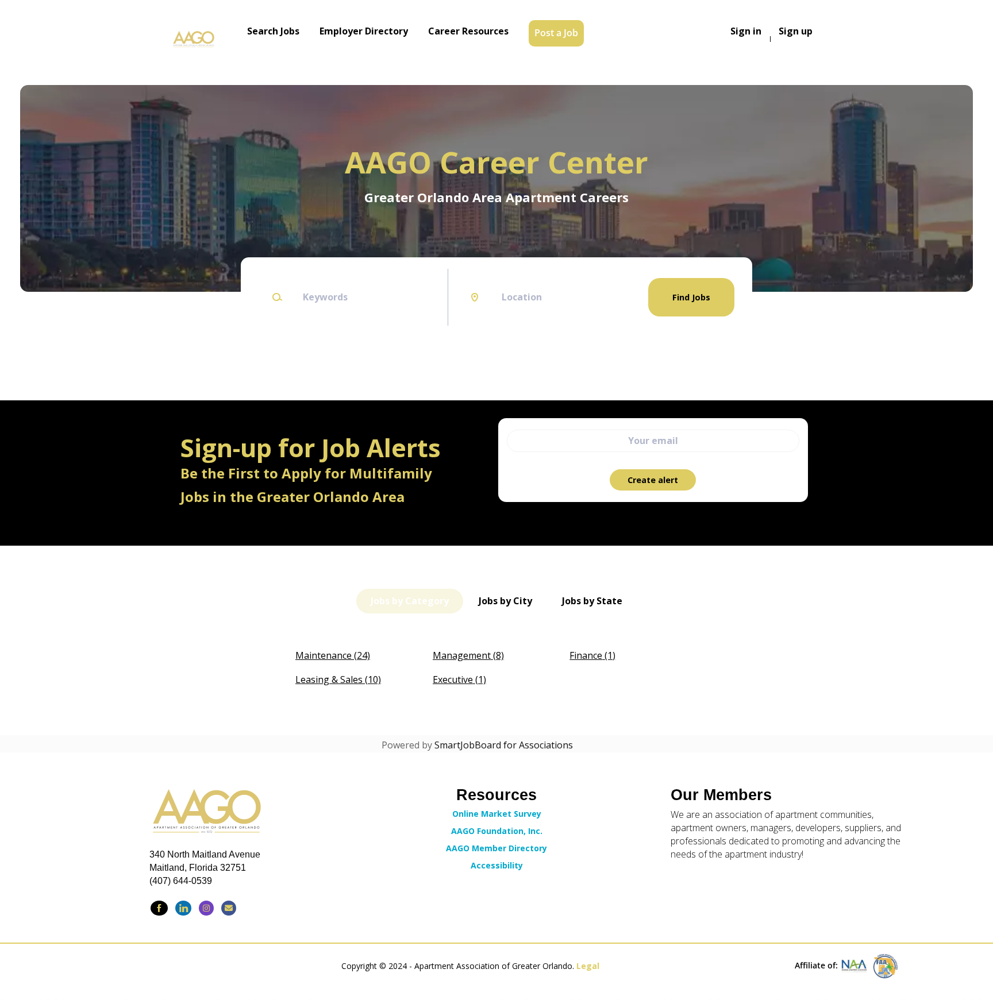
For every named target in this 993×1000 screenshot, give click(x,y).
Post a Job (556, 32)
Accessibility (497, 865)
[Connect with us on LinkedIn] (183, 908)
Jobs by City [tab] (505, 600)
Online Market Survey (496, 813)
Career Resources (468, 31)
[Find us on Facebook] (159, 908)
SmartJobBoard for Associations (503, 745)
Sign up (796, 31)
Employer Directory (364, 31)
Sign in (745, 31)
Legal (587, 965)
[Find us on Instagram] (206, 908)
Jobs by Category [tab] (410, 600)
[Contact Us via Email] (228, 908)
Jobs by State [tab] (592, 600)
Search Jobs (273, 31)
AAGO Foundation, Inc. (496, 830)
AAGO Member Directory (496, 848)
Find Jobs (691, 297)
